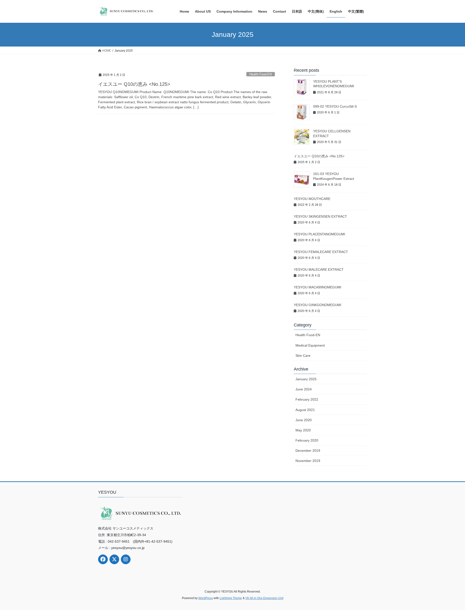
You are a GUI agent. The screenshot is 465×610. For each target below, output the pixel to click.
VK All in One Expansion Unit (264, 598)
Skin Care (302, 355)
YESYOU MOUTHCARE (312, 199)
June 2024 (303, 389)
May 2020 (303, 430)
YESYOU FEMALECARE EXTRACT (321, 252)
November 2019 (307, 461)
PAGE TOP (450, 587)
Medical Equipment (310, 345)
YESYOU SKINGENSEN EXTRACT (320, 216)
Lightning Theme (231, 598)
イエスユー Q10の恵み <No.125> (134, 84)
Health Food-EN (260, 74)
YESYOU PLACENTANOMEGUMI (319, 234)
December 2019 (307, 450)
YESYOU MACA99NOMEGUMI (317, 287)
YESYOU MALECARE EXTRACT (319, 269)
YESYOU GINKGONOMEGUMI (317, 305)
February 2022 (306, 399)
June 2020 (303, 420)
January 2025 (306, 379)
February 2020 (306, 440)
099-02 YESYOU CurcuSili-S (335, 106)
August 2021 (305, 410)
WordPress (205, 598)
